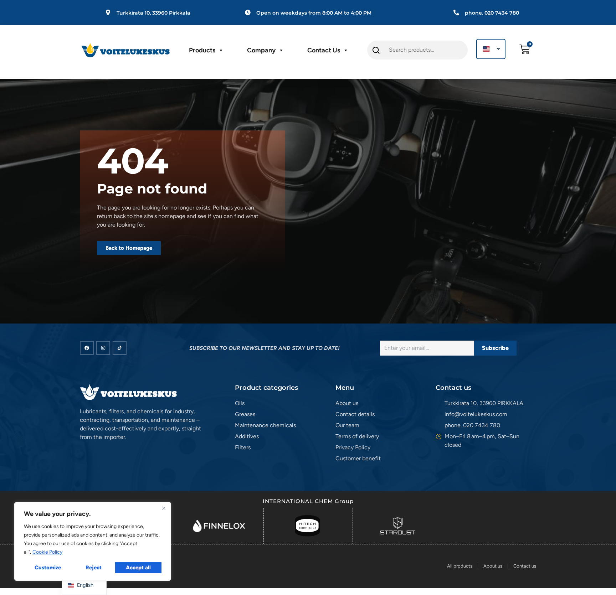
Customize (48, 567)
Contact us (323, 50)
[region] (92, 541)
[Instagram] (103, 348)
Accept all (138, 567)
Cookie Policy (47, 552)
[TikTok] (120, 348)
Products (202, 50)
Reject (94, 567)
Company (261, 50)
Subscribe (495, 348)
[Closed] (163, 508)
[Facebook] (87, 348)
